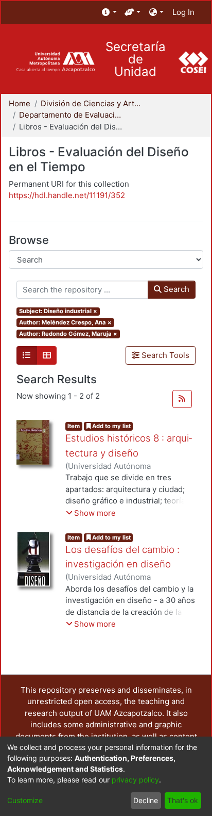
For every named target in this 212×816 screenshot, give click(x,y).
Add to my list (111, 426)
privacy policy (135, 779)
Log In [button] (184, 12)
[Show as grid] (47, 355)
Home (19, 103)
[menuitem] (109, 13)
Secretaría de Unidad (135, 59)
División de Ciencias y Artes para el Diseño (92, 103)
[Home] (55, 62)
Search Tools (164, 355)
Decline (145, 800)
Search (175, 289)
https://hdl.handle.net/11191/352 (67, 195)
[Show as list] (26, 355)
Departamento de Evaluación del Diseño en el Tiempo (70, 115)
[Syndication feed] (182, 399)
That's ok (182, 800)
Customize (25, 800)
